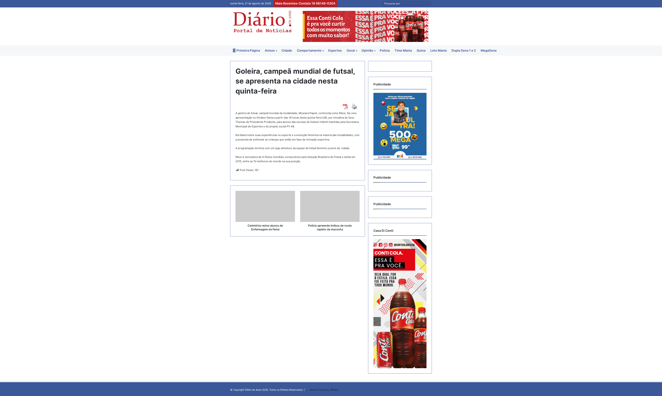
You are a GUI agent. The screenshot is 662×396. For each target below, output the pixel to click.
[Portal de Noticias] (262, 21)
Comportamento (309, 50)
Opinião (367, 50)
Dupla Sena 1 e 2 (464, 50)
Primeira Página (248, 50)
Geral (351, 50)
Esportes (335, 50)
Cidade (287, 50)
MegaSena (488, 50)
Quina (421, 50)
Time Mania (403, 50)
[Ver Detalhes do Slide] (400, 126)
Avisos (270, 50)
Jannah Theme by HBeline (324, 389)
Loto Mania (438, 50)
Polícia (385, 50)
